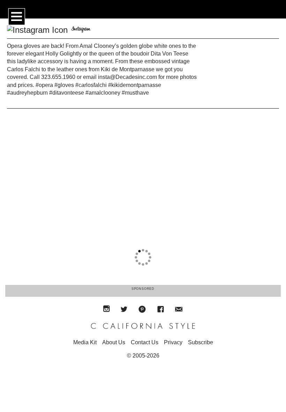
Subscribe (200, 342)
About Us (113, 342)
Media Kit (85, 342)
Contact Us (144, 342)
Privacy (173, 342)
